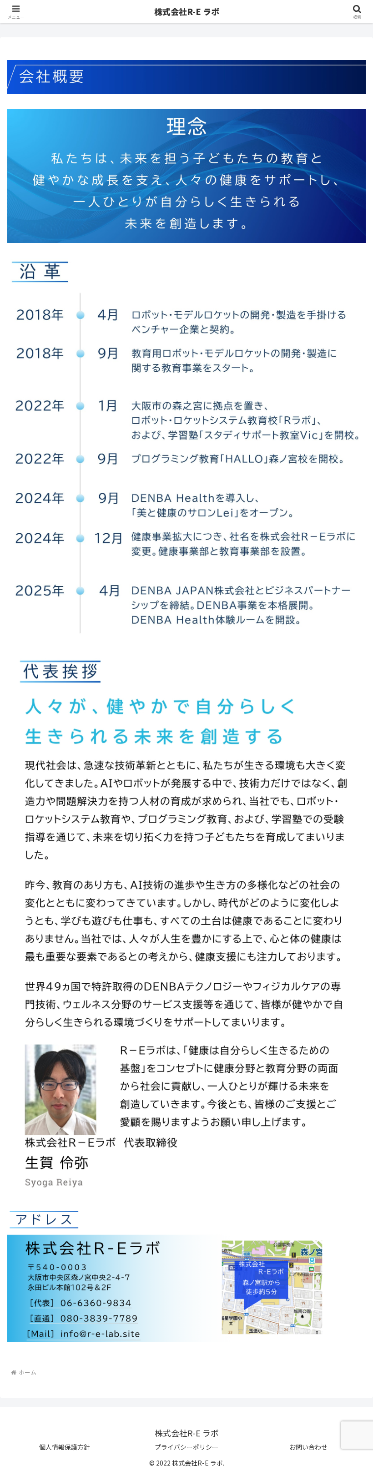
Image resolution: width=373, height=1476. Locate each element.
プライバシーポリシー (186, 1446)
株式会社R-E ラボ (186, 11)
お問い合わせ (308, 1446)
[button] (345, 1305)
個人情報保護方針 (64, 1446)
